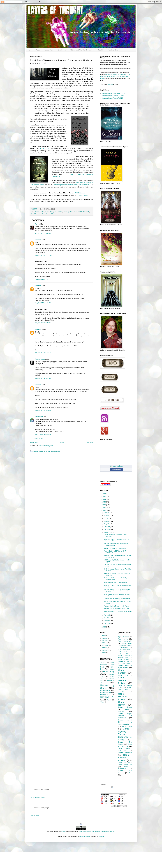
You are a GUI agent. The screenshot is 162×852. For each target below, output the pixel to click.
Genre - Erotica (126, 663)
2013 (104, 502)
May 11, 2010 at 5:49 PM (43, 279)
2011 (104, 507)
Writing (102, 702)
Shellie (110, 84)
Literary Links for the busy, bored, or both (117, 599)
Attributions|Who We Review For (82, 50)
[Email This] (45, 209)
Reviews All (86, 211)
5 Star (104, 653)
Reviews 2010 (78, 211)
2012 (104, 505)
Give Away (108, 671)
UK (78, 193)
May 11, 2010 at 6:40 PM (43, 303)
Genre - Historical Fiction (125, 697)
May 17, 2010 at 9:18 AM (43, 410)
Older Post (89, 442)
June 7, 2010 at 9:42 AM (43, 434)
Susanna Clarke (50, 214)
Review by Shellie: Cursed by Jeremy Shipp (118, 611)
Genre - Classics (123, 659)
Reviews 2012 (105, 692)
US (76, 193)
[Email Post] (41, 209)
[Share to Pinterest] (54, 209)
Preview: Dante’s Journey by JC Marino (116, 606)
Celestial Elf (39, 417)
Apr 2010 (107, 615)
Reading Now (113, 50)
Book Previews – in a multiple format (115, 582)
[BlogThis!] (47, 209)
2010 (104, 510)
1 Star (104, 636)
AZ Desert (103, 662)
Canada (82, 193)
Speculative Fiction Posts (38, 214)
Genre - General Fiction (125, 680)
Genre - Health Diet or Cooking (125, 689)
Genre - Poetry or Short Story (53, 211)
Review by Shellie (68, 211)
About (38, 50)
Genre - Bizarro (123, 653)
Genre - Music (127, 726)
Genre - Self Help (124, 763)
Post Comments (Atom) (46, 446)
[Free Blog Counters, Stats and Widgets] (81, 825)
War (130, 773)
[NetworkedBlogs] (116, 466)
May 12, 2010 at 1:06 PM (43, 353)
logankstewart (40, 359)
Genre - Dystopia (125, 661)
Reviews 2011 (105, 690)
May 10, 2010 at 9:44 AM (43, 233)
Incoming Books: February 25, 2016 (113, 93)
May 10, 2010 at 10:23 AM (43, 255)
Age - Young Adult (125, 641)
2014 (104, 499)
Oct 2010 (107, 518)
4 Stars (104, 648)
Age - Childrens (123, 637)
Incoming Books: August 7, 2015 (112, 98)
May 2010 (107, 532)
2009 (104, 627)
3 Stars (104, 643)
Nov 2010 (107, 515)
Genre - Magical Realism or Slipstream (125, 716)
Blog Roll (101, 50)
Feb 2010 (107, 621)
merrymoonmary (84, 836)
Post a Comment (38, 438)
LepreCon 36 (44, 148)
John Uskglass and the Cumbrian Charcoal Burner (71, 185)
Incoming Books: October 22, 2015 (113, 96)
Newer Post (34, 442)
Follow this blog (116, 469)
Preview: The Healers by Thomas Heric (116, 609)
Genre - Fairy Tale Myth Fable (125, 667)
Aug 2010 (107, 524)
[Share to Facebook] (52, 209)
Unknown (38, 240)
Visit (37, 797)
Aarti (36, 224)
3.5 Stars (105, 645)
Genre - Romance (125, 752)
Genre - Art (121, 649)
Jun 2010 (107, 529)
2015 (104, 496)
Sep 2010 (107, 521)
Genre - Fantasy (40, 211)
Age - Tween (123, 639)
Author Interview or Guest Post (107, 665)
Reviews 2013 (105, 694)
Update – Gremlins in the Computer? (115, 548)
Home (30, 50)
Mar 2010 (107, 618)
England (112, 669)
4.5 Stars (105, 650)
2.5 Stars (105, 640)
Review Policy (49, 50)
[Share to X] (49, 209)
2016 (104, 494)
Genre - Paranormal (125, 745)
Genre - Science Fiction (125, 758)
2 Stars (104, 638)
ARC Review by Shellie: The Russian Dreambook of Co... (116, 544)
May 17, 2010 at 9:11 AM (43, 378)
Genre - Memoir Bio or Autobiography (125, 722)
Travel (109, 700)
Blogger (101, 836)
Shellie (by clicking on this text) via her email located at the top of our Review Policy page (115, 77)
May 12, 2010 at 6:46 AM (43, 323)
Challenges (62, 50)
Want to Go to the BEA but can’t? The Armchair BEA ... (115, 552)
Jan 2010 (107, 623)
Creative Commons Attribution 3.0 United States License (97, 831)
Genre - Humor (125, 707)
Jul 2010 (107, 527)
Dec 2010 (107, 513)
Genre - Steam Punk (125, 765)
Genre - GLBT (123, 675)
